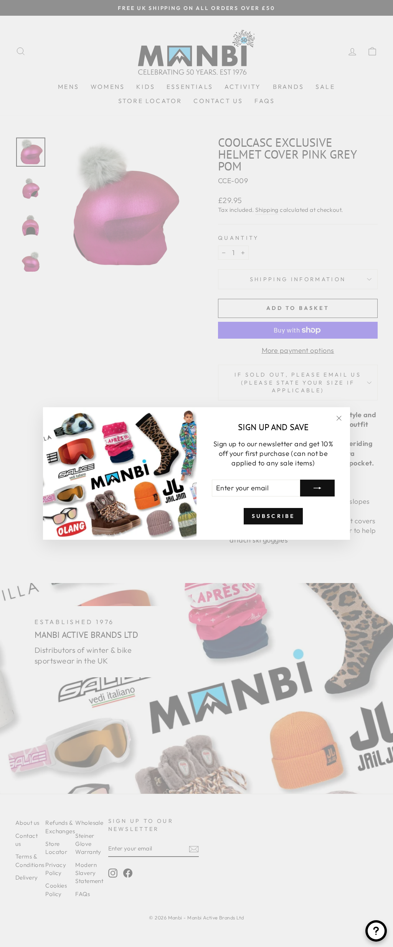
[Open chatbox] (376, 931)
